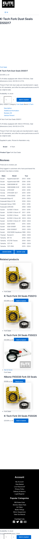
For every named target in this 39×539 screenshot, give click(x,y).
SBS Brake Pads (19, 502)
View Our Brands (19, 514)
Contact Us (19, 519)
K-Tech (31, 104)
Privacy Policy (19, 489)
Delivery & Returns (19, 491)
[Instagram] (21, 522)
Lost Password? (19, 487)
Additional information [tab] (11, 111)
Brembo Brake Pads (19, 505)
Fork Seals (3, 67)
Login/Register (19, 494)
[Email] (25, 522)
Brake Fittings (19, 510)
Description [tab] (8, 108)
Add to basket (24, 100)
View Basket (19, 484)
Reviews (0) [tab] (8, 113)
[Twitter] (17, 522)
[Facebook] (14, 522)
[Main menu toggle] (6, 12)
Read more (19, 381)
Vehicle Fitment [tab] (9, 115)
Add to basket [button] (21, 301)
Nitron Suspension (19, 512)
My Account (19, 482)
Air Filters (19, 507)
